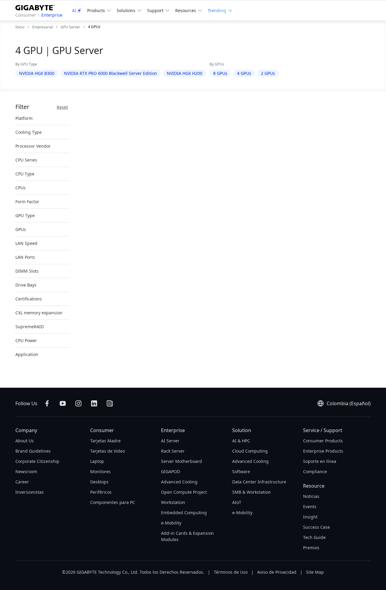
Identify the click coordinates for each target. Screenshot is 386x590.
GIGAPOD (170, 471)
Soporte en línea (319, 461)
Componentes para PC (112, 502)
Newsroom (26, 471)
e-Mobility (171, 523)
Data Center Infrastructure (259, 482)
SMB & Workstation (251, 492)
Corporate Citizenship (37, 461)
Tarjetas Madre (105, 441)
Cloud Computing (250, 451)
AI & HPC (241, 441)
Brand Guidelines (33, 451)
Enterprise (51, 15)
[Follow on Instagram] (78, 403)
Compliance (315, 471)
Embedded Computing (184, 512)
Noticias (311, 496)
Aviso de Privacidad (276, 572)
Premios (311, 547)
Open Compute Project (184, 492)
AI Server (170, 441)
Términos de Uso (231, 572)
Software (241, 471)
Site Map (315, 572)
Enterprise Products (323, 451)
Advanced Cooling (179, 482)
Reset (62, 107)
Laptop (97, 461)
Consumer (25, 15)
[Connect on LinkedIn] (94, 403)
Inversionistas (29, 492)
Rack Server (173, 451)
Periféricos (101, 492)
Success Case (316, 527)
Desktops (99, 482)
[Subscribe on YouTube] (63, 403)
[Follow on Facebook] (47, 403)
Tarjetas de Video (107, 451)
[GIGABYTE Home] (37, 6)
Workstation (173, 502)
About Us (24, 441)
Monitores (100, 471)
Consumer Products (323, 441)
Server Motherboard (181, 461)
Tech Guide (314, 537)
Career (22, 482)
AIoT (236, 502)
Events (309, 506)
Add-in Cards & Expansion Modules (187, 536)
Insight (310, 517)
